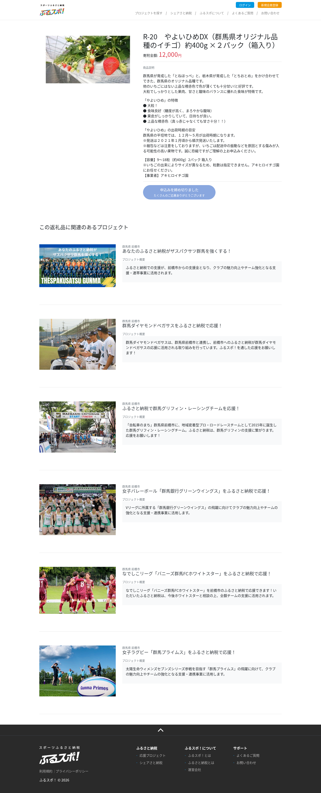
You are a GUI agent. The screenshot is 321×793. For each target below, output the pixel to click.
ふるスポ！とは (199, 755)
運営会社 (194, 769)
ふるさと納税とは (201, 762)
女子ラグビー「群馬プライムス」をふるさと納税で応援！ (179, 652)
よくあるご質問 (242, 13)
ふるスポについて (212, 13)
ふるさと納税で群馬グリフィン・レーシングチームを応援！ (181, 408)
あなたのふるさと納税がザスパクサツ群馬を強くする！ (176, 251)
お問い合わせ (270, 13)
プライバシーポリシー (72, 771)
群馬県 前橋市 (131, 246)
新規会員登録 (269, 5)
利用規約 (45, 771)
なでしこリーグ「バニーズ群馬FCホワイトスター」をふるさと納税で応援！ (196, 573)
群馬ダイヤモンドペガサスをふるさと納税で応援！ (172, 325)
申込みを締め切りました (179, 192)
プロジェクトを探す (148, 13)
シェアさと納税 (181, 13)
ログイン (245, 5)
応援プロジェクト (153, 755)
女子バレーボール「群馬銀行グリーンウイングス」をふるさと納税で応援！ (196, 491)
